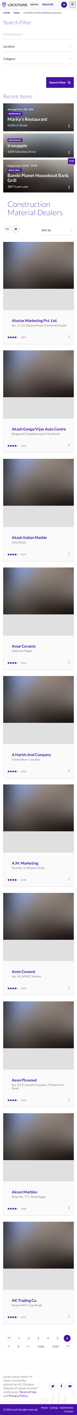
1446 (40, 1346)
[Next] (68, 1346)
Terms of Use (27, 1392)
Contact (68, 1411)
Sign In (34, 4)
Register (47, 4)
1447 (55, 1346)
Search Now (57, 82)
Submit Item (66, 1407)
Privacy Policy (18, 1396)
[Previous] (9, 1338)
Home (6, 13)
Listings (54, 1407)
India (17, 13)
